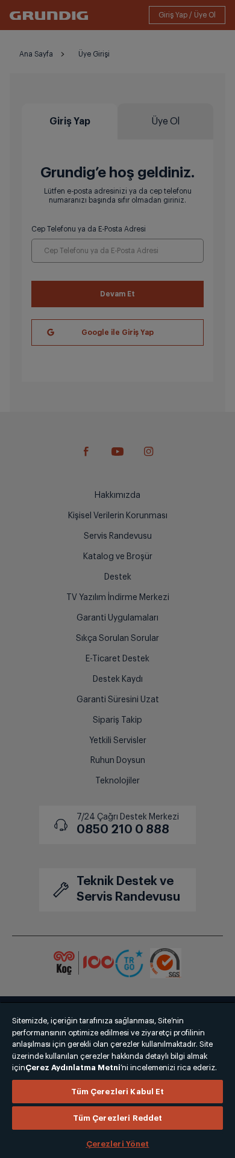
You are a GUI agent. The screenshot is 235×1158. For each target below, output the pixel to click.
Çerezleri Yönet (117, 1144)
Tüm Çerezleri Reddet (118, 1118)
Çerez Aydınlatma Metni (73, 1067)
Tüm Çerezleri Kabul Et (117, 1091)
